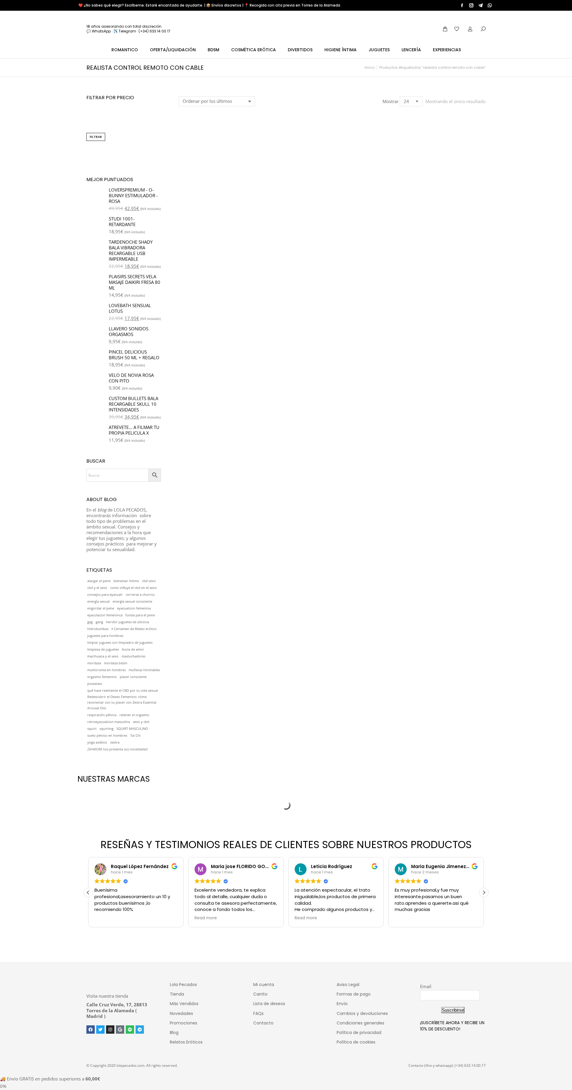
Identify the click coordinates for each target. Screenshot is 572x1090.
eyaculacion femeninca (104, 615)
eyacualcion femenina (134, 608)
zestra (114, 742)
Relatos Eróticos (186, 1042)
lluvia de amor (133, 649)
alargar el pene (99, 581)
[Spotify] (130, 1029)
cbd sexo (149, 581)
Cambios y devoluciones (362, 1013)
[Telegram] (140, 1029)
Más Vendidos (184, 1004)
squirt (92, 729)
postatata (94, 684)
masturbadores (133, 656)
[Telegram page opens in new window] (480, 5)
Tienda (177, 994)
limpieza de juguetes (103, 649)
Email (425, 986)
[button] (186, 179)
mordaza (94, 663)
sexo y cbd (141, 722)
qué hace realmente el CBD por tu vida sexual (122, 690)
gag (90, 622)
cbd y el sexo (97, 588)
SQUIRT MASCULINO (132, 729)
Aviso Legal (348, 985)
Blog (174, 1032)
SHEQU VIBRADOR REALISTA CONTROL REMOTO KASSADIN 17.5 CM (214, 199)
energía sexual (98, 601)
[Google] (120, 1029)
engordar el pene (100, 608)
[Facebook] (90, 1029)
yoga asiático (97, 742)
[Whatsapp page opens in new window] (490, 5)
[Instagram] (110, 1029)
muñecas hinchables (144, 670)
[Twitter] (100, 1029)
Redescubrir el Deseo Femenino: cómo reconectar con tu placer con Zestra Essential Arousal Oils (121, 702)
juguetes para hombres (105, 636)
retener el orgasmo (134, 715)
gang (99, 622)
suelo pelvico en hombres (107, 735)
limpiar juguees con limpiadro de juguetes (120, 642)
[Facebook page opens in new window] (462, 5)
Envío (342, 1004)
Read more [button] (206, 918)
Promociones (183, 1023)
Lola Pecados (183, 985)
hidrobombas (97, 629)
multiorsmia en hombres (106, 670)
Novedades (181, 1013)
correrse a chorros (140, 595)
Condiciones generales (360, 1023)
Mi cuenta (263, 985)
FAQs (258, 1013)
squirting (107, 729)
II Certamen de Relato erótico (134, 629)
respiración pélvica (101, 715)
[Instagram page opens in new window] (471, 5)
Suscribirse (453, 1010)
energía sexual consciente (132, 601)
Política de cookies (356, 1042)
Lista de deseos (269, 1004)
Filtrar (96, 137)
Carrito (260, 994)
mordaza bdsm (115, 663)
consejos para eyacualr (105, 595)
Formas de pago (354, 994)
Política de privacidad (359, 1032)
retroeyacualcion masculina (108, 722)
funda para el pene (140, 615)
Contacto (263, 1023)
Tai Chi (135, 735)
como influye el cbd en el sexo (133, 588)
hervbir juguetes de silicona (127, 622)
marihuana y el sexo (103, 656)
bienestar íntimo (126, 581)
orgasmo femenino (102, 677)
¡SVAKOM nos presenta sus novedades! (117, 749)
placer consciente (133, 677)
